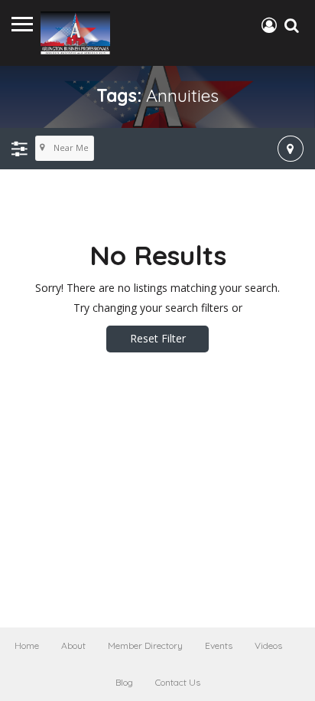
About (73, 645)
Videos (268, 645)
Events (218, 645)
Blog (124, 682)
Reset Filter (158, 338)
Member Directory (145, 645)
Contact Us (177, 682)
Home (27, 645)
